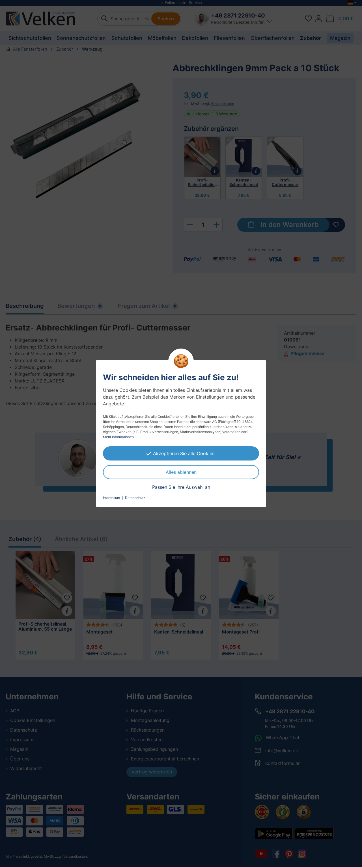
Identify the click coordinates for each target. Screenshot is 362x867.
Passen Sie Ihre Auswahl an (181, 487)
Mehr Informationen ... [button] (120, 437)
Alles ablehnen (181, 472)
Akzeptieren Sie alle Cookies (183, 453)
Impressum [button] (111, 498)
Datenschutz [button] (135, 498)
